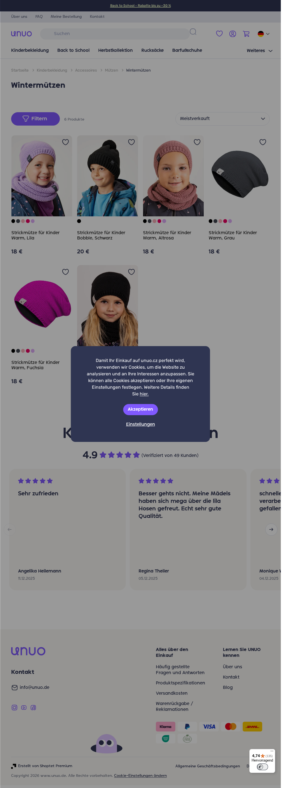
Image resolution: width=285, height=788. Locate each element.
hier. (144, 394)
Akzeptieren (140, 409)
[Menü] (272, 752)
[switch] (262, 766)
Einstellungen (140, 424)
